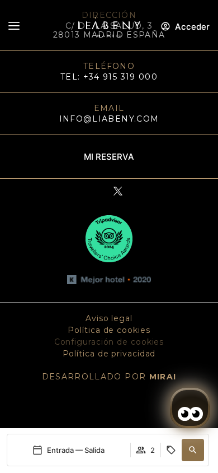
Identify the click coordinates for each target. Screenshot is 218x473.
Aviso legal (109, 318)
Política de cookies (109, 330)
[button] (193, 450)
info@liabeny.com (109, 119)
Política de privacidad (109, 354)
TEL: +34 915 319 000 (109, 77)
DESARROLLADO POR (109, 377)
